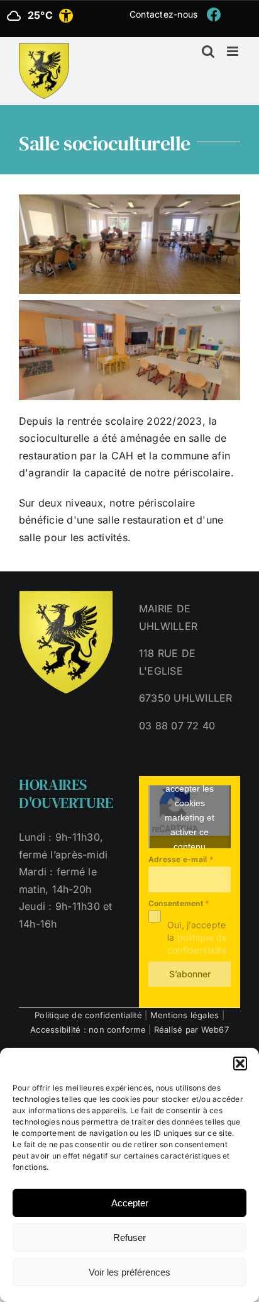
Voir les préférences (129, 1272)
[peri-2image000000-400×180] (129, 305)
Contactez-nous (163, 14)
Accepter (129, 1203)
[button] (240, 1063)
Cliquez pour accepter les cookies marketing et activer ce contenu (190, 810)
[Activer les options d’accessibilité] (66, 16)
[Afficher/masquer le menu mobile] (233, 51)
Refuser (129, 1237)
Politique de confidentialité (88, 1015)
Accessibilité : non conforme (88, 1029)
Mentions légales (184, 1015)
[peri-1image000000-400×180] (129, 199)
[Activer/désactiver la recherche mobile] (208, 51)
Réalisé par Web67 (191, 1029)
